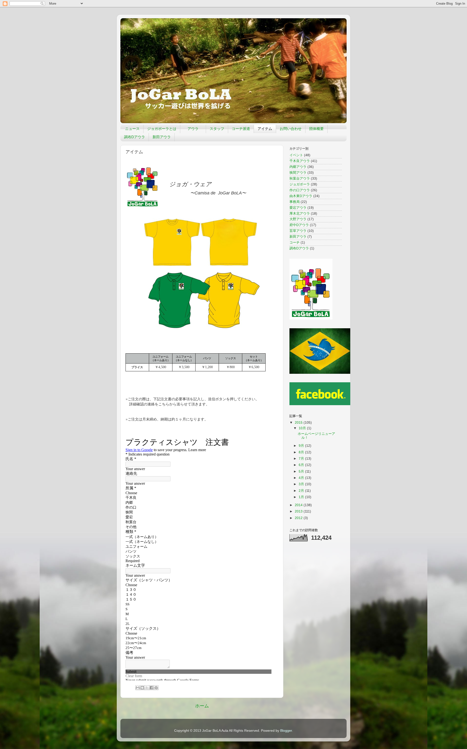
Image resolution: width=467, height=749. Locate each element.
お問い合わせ (291, 129)
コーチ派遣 (241, 129)
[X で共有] (146, 687)
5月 (302, 471)
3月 (302, 484)
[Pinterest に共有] (156, 687)
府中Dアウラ (299, 225)
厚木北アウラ (299, 213)
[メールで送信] (137, 687)
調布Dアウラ (134, 137)
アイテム (265, 129)
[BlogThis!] (142, 687)
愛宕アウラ (297, 208)
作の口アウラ (299, 190)
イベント (296, 155)
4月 (302, 478)
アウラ (193, 129)
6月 (302, 465)
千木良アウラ (299, 161)
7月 (302, 458)
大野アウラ (297, 219)
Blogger (286, 730)
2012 (299, 518)
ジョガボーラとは (161, 129)
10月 (303, 428)
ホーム (202, 705)
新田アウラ (162, 137)
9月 (302, 446)
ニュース (132, 129)
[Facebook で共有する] (151, 687)
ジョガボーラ (299, 184)
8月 (302, 452)
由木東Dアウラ (300, 196)
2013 (299, 511)
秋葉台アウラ (299, 178)
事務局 (294, 202)
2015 (299, 422)
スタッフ (217, 129)
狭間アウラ (297, 172)
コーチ (294, 242)
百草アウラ (297, 231)
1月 (302, 497)
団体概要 (316, 129)
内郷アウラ (297, 167)
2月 (302, 491)
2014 (299, 505)
